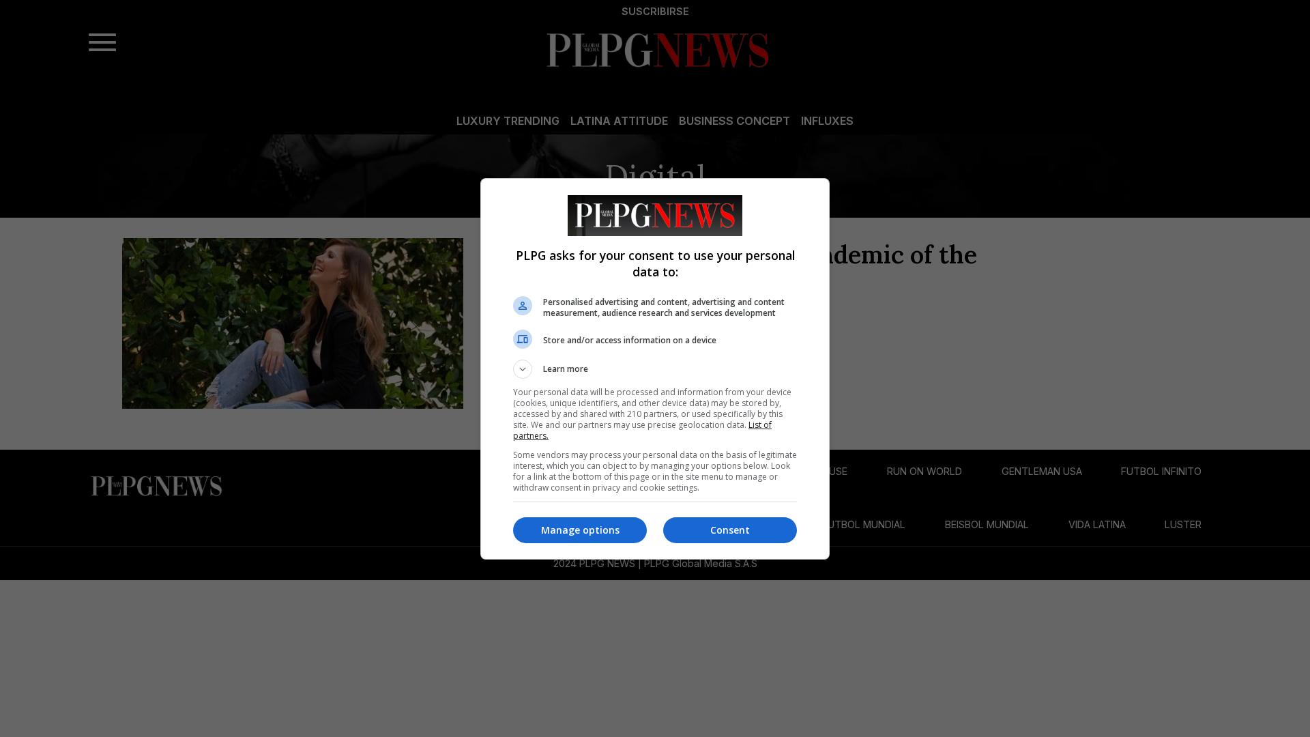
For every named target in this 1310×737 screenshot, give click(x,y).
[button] (655, 369)
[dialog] (655, 369)
